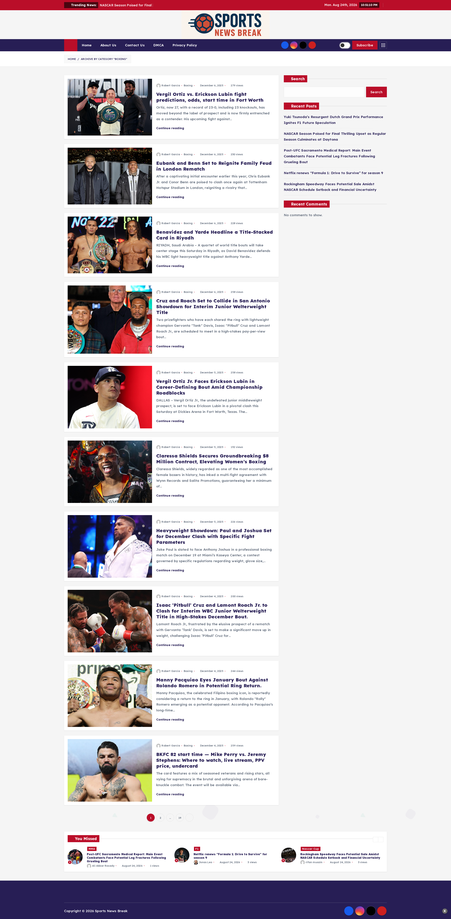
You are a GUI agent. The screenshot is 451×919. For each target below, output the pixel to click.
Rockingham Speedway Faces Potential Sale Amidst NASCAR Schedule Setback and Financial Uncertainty (233, 855)
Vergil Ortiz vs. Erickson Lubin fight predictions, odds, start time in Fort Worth (210, 97)
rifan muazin (207, 862)
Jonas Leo (98, 862)
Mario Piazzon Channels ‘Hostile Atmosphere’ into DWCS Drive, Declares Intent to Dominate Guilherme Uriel (340, 857)
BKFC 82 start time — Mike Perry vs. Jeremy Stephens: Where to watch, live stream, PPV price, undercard (211, 760)
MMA (305, 848)
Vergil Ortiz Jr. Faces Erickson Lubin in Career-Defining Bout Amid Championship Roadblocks (209, 387)
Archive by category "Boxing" (104, 59)
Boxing (188, 85)
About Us (108, 45)
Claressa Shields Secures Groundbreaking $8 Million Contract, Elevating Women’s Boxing (212, 459)
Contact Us (135, 45)
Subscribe (365, 45)
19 (179, 817)
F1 (90, 848)
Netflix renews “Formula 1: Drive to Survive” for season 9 (333, 173)
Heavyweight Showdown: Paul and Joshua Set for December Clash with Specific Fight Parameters (213, 536)
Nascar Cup (203, 848)
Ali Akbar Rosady (317, 865)
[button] (375, 839)
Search (298, 78)
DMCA (158, 45)
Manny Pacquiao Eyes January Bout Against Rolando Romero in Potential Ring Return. (212, 683)
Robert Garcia (171, 85)
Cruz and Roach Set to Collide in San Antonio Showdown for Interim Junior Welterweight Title (213, 306)
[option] (119, 855)
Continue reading (170, 128)
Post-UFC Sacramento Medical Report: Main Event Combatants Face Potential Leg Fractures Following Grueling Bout (329, 156)
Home (87, 45)
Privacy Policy (184, 45)
